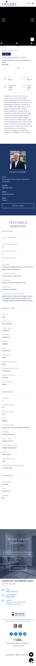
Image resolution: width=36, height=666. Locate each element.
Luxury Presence (18, 645)
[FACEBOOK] (11, 634)
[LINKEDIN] (20, 634)
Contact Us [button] (18, 568)
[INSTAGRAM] (15, 634)
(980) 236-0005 (7, 187)
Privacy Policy (25, 655)
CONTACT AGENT (18, 205)
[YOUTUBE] (24, 634)
